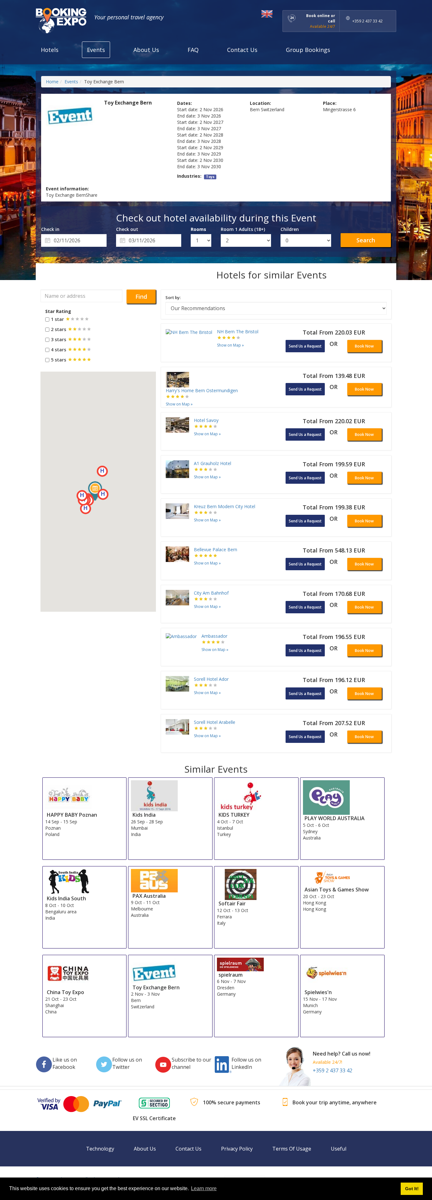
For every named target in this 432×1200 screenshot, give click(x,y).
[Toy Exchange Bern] (154, 970)
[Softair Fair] (240, 884)
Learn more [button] (204, 1188)
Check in (50, 229)
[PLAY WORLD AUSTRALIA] (326, 797)
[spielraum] (240, 964)
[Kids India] (154, 795)
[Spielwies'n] (326, 973)
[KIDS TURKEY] (240, 795)
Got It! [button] (412, 1188)
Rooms (198, 229)
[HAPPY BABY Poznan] (68, 795)
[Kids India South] (68, 881)
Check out (127, 229)
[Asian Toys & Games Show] (326, 877)
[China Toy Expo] (68, 973)
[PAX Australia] (154, 880)
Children (290, 229)
